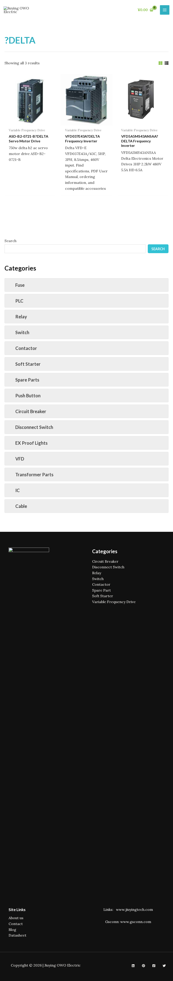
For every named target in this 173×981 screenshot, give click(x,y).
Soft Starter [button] (28, 364)
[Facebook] (153, 965)
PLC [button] (19, 300)
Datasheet (17, 935)
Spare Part (101, 590)
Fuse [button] (20, 285)
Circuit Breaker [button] (30, 411)
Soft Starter (102, 596)
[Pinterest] (143, 965)
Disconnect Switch (108, 567)
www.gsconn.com (135, 921)
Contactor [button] (26, 348)
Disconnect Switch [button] (34, 427)
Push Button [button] (28, 395)
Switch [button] (22, 332)
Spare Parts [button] (27, 379)
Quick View (30, 121)
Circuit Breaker (105, 561)
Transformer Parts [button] (34, 474)
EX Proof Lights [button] (31, 443)
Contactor (101, 584)
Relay (96, 573)
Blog (12, 929)
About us (16, 918)
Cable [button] (21, 506)
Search (10, 240)
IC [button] (17, 490)
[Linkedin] (133, 965)
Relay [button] (21, 316)
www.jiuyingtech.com (134, 909)
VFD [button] (19, 458)
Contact (16, 923)
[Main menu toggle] (164, 10)
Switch (98, 578)
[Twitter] (164, 965)
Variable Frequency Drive (114, 601)
